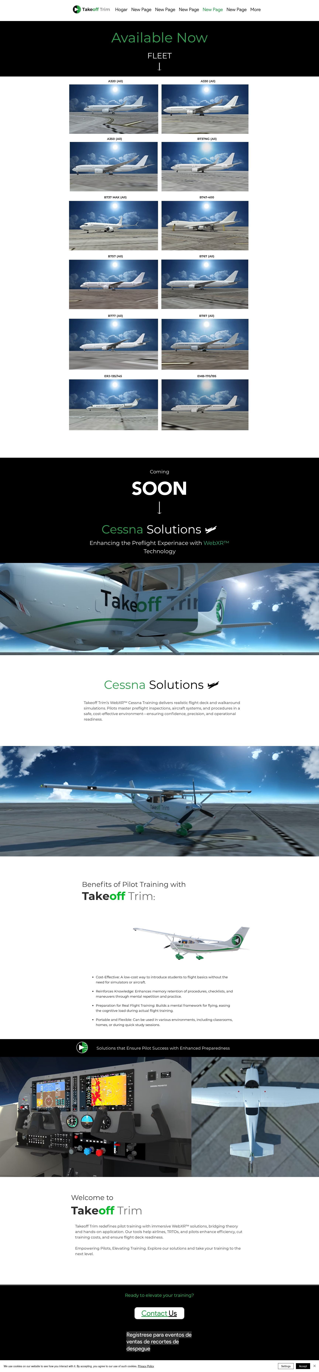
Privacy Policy (146, 1366)
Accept (303, 1366)
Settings (286, 1366)
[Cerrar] (314, 1366)
